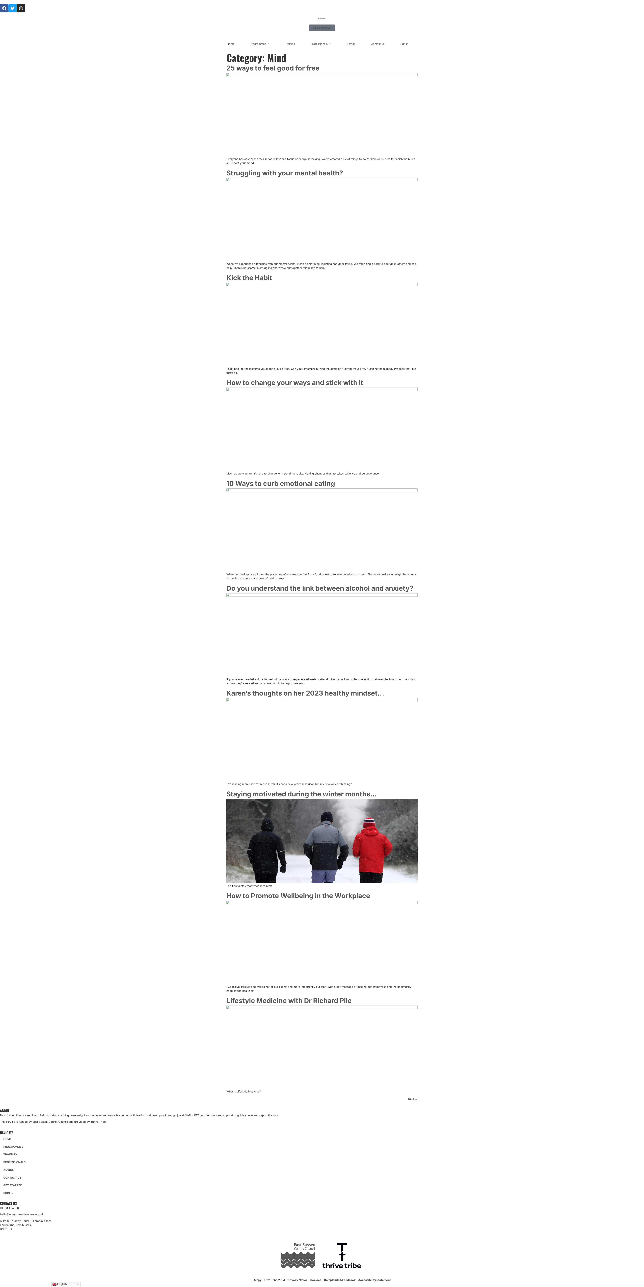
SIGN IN (8, 1193)
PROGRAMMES (13, 1146)
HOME (7, 1139)
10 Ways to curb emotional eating (280, 483)
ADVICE (8, 1170)
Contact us (377, 43)
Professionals (319, 43)
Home (230, 43)
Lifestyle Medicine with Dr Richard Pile (289, 1000)
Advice (351, 43)
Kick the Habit (249, 278)
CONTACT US (12, 1177)
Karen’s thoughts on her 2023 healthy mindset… (305, 693)
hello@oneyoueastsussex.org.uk (22, 1214)
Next (413, 1099)
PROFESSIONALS (14, 1162)
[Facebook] (4, 8)
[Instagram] (21, 8)
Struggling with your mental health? (284, 173)
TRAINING (10, 1154)
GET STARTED (12, 1185)
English (62, 1284)
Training (290, 43)
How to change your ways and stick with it (295, 382)
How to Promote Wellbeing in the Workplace (298, 896)
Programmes (258, 43)
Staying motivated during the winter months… (301, 794)
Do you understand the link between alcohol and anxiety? (319, 588)
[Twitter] (12, 8)
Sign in (404, 43)
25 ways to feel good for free (272, 68)
